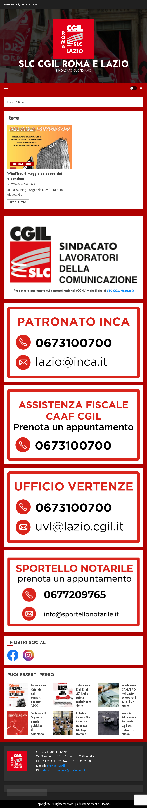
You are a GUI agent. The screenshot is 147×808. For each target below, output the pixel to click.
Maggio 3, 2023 (20, 184)
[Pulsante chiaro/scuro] (133, 88)
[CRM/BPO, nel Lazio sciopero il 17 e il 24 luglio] (108, 695)
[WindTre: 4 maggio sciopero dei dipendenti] (39, 147)
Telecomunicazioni (21, 163)
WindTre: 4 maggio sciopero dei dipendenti (34, 176)
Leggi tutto (18, 202)
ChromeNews (85, 804)
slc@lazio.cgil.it (57, 766)
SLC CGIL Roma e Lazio (73, 63)
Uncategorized (130, 685)
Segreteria (36, 717)
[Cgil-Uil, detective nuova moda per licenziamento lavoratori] (108, 723)
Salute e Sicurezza (86, 717)
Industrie (81, 713)
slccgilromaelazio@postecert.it (64, 770)
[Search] (141, 88)
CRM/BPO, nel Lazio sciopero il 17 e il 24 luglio (129, 698)
